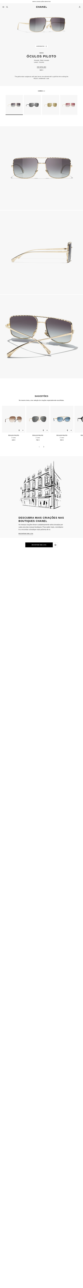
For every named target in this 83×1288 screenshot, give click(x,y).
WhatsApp (10, 573)
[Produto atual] (14, 105)
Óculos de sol (28, 581)
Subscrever (57, 566)
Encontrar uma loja (39, 544)
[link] (52, 570)
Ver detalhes (41, 67)
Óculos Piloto (12, 435)
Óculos (18, 581)
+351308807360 (21, 573)
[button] (41, 6)
